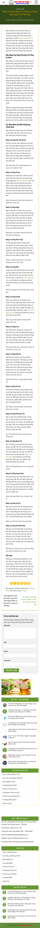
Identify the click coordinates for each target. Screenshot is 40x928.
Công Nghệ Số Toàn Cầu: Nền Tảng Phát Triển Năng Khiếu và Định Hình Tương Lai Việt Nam (10, 601)
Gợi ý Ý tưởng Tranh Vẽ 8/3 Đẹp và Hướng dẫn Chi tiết (21, 743)
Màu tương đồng (22, 181)
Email (6, 651)
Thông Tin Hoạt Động (9, 796)
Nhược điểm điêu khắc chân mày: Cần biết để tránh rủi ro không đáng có (22, 762)
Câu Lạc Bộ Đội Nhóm (10, 774)
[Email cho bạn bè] (21, 583)
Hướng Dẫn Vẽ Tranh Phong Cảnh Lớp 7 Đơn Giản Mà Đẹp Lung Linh (22, 749)
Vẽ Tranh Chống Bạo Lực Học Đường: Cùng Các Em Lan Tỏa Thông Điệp (22, 704)
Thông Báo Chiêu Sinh (10, 792)
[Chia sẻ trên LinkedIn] (28, 583)
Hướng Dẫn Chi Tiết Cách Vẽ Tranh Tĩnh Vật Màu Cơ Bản (22, 730)
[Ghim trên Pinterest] (25, 583)
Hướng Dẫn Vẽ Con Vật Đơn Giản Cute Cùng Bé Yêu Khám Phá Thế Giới (22, 724)
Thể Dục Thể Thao (8, 789)
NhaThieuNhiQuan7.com (25, 925)
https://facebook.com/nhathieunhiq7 (21, 842)
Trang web (7, 660)
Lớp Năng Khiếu (8, 785)
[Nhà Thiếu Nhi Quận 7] (19, 2)
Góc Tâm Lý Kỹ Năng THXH (11, 778)
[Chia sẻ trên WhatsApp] (11, 583)
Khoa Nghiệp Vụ (8, 782)
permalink (23, 591)
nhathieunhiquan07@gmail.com (17, 835)
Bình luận (7, 625)
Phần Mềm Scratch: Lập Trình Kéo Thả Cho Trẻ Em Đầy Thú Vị (22, 756)
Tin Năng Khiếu (20, 9)
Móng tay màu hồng (26, 38)
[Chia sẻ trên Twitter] (18, 583)
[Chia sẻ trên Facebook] (14, 583)
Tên (5, 642)
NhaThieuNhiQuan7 (28, 20)
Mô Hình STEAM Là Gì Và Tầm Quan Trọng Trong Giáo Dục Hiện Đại (22, 717)
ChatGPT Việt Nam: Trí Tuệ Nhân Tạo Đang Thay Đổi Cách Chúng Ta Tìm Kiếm (22, 711)
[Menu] (3, 2)
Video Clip (6, 803)
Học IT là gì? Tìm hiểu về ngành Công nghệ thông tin (22, 736)
